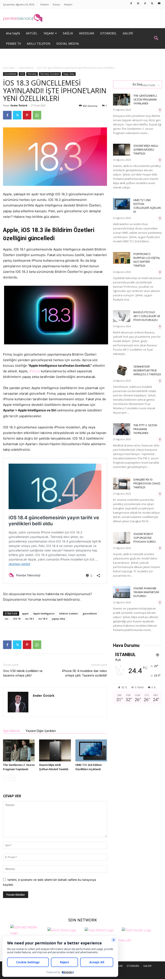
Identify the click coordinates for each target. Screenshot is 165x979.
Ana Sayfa (9, 68)
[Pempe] (82, 18)
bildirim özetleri (68, 613)
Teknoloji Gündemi (50, 73)
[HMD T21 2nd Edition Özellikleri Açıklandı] (91, 750)
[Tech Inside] (136, 930)
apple (25, 613)
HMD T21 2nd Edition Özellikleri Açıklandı (147, 206)
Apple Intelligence (44, 613)
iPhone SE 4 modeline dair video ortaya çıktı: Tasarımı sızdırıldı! (84, 673)
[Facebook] (131, 4)
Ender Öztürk (19, 105)
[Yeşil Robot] (99, 930)
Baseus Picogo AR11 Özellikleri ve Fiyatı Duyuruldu (146, 316)
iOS (22, 73)
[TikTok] (145, 4)
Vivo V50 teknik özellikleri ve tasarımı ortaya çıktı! (23, 673)
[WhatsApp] (37, 115)
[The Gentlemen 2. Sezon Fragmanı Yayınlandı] (19, 750)
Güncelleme (26, 68)
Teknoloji (32, 73)
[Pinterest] (27, 115)
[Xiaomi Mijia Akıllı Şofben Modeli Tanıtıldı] (55, 750)
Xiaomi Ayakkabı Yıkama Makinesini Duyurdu (146, 592)
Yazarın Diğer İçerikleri (41, 731)
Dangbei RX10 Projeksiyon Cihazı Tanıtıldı (146, 483)
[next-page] (12, 777)
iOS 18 (16, 618)
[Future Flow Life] (120, 942)
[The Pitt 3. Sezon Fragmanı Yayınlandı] (121, 429)
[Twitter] (152, 4)
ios (6, 618)
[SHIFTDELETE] (27, 929)
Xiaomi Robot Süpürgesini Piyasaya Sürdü (144, 538)
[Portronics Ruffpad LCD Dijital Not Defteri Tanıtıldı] (121, 258)
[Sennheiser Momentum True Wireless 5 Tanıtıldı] (121, 370)
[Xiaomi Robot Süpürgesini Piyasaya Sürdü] (121, 538)
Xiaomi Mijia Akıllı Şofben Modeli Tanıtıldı (145, 149)
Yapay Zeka (68, 73)
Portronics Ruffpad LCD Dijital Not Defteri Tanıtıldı (146, 259)
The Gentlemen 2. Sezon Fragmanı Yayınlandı (145, 99)
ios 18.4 (42, 618)
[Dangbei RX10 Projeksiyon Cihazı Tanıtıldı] (121, 483)
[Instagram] (138, 4)
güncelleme (90, 613)
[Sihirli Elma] (61, 930)
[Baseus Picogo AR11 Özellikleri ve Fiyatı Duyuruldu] (121, 316)
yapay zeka (58, 618)
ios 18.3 (29, 618)
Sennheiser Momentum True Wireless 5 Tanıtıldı (147, 370)
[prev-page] (5, 777)
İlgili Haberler (11, 731)
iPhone (34, 371)
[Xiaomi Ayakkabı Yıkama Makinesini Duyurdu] (121, 592)
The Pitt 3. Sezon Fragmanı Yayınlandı (145, 429)
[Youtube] (159, 4)
